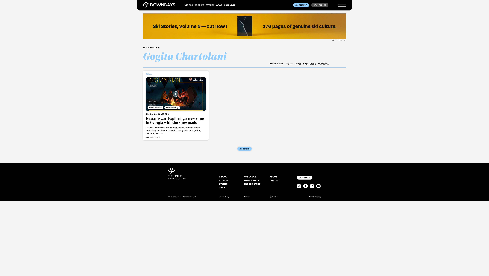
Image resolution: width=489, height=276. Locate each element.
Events (210, 5)
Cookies (275, 197)
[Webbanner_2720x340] (244, 26)
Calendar (230, 5)
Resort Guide (252, 184)
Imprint (246, 197)
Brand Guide (252, 180)
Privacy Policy (224, 197)
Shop (302, 5)
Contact (275, 180)
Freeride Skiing (172, 107)
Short (151, 80)
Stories (199, 5)
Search (318, 5)
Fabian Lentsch (155, 107)
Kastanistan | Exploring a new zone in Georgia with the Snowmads (175, 120)
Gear (219, 5)
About (273, 176)
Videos (189, 5)
